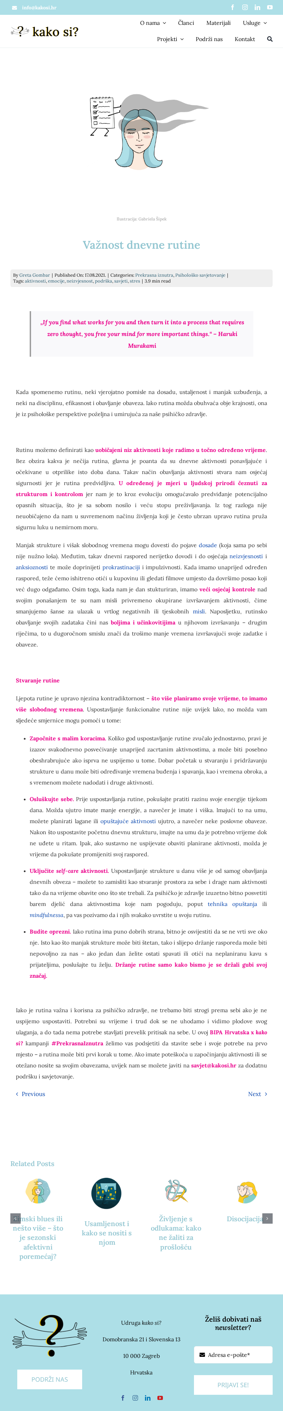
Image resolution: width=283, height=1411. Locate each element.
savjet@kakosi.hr (213, 1065)
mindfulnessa (47, 914)
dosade (208, 545)
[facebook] (232, 7)
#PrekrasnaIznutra (77, 1043)
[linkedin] (257, 7)
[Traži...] (270, 39)
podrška (103, 281)
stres (135, 281)
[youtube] (270, 7)
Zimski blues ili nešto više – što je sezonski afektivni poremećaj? (38, 1237)
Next (254, 1094)
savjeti (121, 281)
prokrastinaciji (121, 567)
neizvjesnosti (246, 556)
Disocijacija (245, 1218)
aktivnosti (35, 281)
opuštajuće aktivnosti (128, 821)
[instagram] (245, 7)
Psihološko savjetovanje (200, 275)
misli (199, 611)
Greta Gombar (34, 275)
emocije (56, 281)
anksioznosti (32, 567)
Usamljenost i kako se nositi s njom (107, 1232)
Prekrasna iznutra (154, 275)
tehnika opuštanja (232, 903)
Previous (33, 1094)
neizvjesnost (80, 281)
